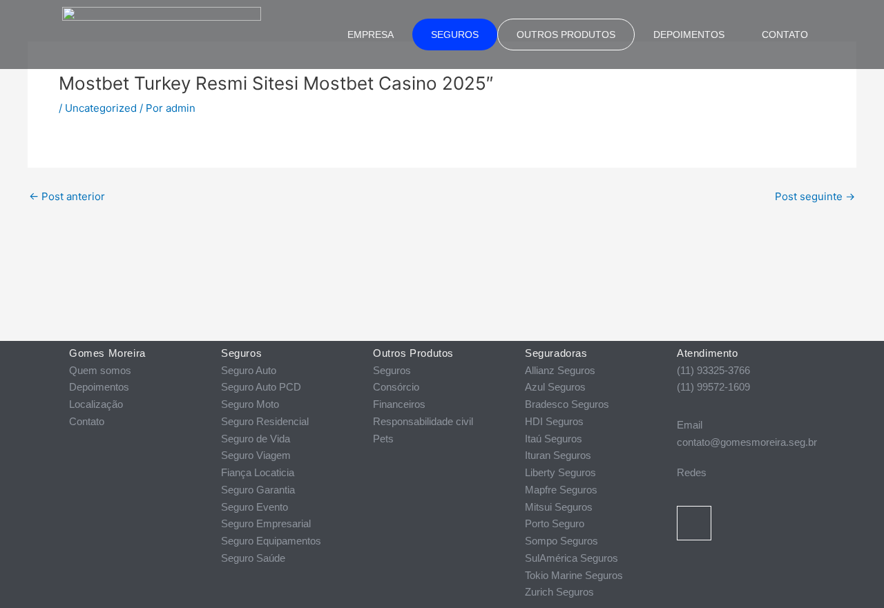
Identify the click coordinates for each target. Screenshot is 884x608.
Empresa (370, 34)
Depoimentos (688, 34)
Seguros (455, 34)
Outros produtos (566, 34)
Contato (785, 34)
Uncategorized (101, 108)
